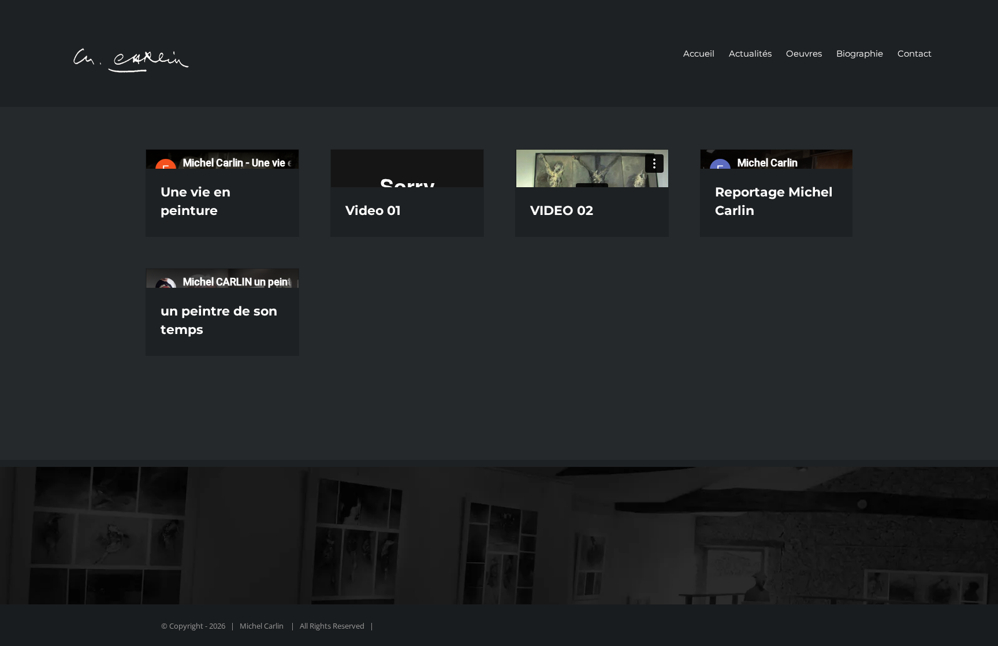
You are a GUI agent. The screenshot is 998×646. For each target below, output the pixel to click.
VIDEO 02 (561, 210)
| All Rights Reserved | (331, 626)
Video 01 (373, 210)
